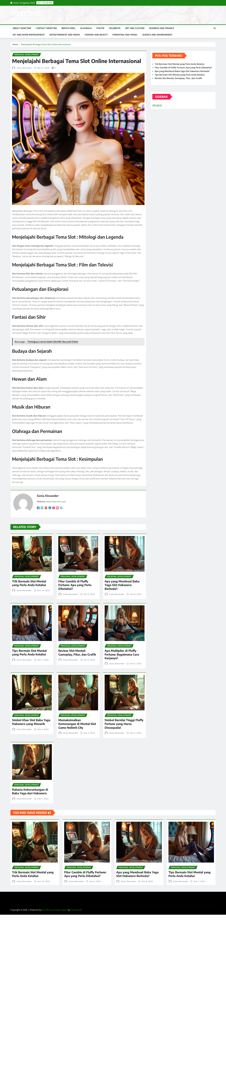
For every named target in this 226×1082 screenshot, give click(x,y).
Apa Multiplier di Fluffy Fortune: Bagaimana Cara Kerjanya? (122, 654)
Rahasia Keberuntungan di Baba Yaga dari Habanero (30, 791)
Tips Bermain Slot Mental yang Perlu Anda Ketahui (29, 652)
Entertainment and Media (64, 34)
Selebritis (114, 28)
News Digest (61, 909)
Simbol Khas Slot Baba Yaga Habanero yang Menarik (31, 722)
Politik (100, 28)
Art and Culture (135, 28)
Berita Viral (68, 28)
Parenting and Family (124, 34)
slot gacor (157, 105)
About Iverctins (22, 28)
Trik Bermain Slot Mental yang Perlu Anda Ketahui (29, 583)
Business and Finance (161, 28)
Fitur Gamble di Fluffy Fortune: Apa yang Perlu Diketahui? (74, 584)
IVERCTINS (25, 13)
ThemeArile (76, 909)
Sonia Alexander (24, 68)
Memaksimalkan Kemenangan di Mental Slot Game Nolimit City (77, 723)
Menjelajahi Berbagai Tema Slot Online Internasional (45, 44)
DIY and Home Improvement (29, 34)
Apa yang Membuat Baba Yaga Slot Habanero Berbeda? (122, 584)
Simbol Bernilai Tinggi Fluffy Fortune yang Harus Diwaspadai (124, 723)
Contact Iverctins (46, 28)
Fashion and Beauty (96, 34)
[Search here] (215, 28)
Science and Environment (157, 34)
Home (15, 44)
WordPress (47, 909)
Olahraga (86, 28)
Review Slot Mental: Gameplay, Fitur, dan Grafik (77, 652)
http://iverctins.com (56, 501)
